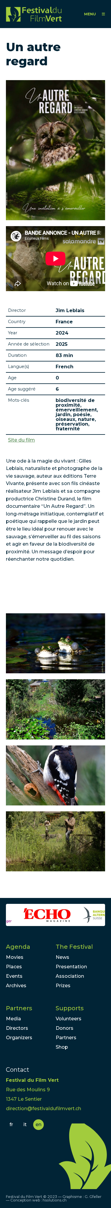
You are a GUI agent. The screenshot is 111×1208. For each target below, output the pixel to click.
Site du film (21, 440)
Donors (64, 1028)
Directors (17, 1028)
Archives (16, 985)
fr (11, 1124)
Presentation (71, 966)
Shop (62, 1047)
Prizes (63, 985)
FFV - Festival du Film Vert (33, 14)
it (25, 1124)
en (38, 1124)
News (62, 957)
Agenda (18, 946)
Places (14, 966)
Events (14, 976)
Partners (19, 1008)
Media (13, 1018)
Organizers (19, 1037)
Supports (70, 1008)
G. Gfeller (93, 1196)
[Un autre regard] (55, 643)
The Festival (74, 946)
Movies (14, 957)
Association (70, 976)
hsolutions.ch (55, 1200)
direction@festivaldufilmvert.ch (43, 1108)
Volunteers (68, 1018)
